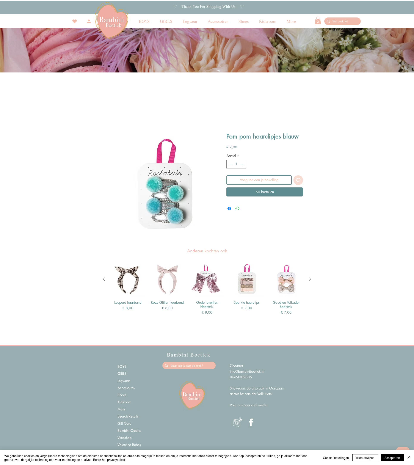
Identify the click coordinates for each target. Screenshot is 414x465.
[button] (318, 20)
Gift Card (124, 423)
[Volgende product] (310, 279)
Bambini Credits (129, 430)
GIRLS (122, 373)
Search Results (128, 416)
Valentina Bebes (129, 445)
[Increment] (243, 164)
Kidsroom (124, 402)
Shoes (122, 395)
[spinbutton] (236, 164)
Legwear (124, 381)
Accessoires (126, 388)
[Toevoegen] (298, 180)
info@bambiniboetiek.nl (247, 371)
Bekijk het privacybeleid (109, 459)
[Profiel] (89, 21)
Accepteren (392, 458)
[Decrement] (230, 164)
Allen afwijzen (365, 458)
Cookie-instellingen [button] (336, 458)
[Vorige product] (104, 279)
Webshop (125, 437)
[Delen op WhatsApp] (237, 208)
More (121, 409)
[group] (207, 288)
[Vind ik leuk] (75, 21)
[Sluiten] (408, 458)
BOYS (122, 366)
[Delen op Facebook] (229, 208)
